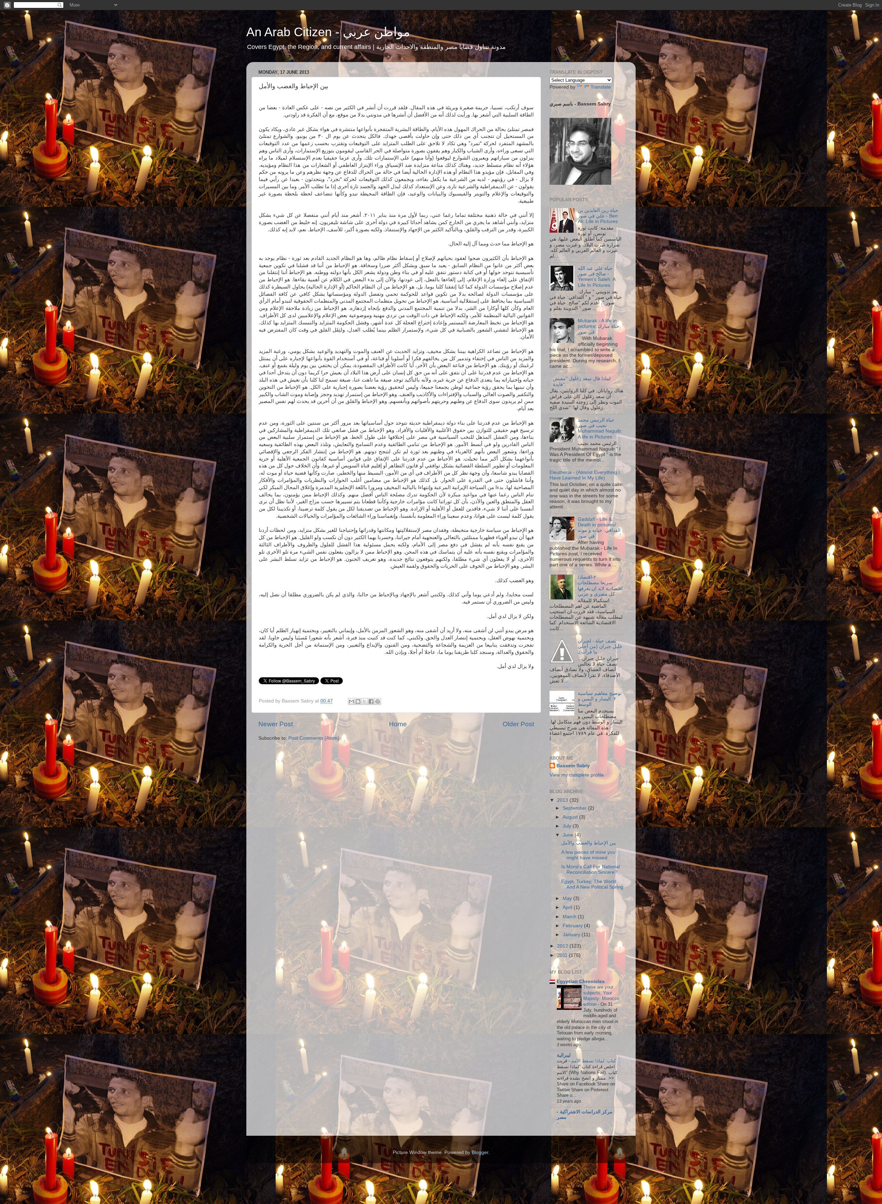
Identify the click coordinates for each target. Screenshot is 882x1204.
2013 (563, 800)
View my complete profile (577, 775)
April (568, 907)
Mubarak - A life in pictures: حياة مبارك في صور (598, 326)
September (575, 808)
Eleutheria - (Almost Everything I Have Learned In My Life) (585, 475)
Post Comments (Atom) (313, 738)
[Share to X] (364, 701)
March (570, 916)
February (573, 925)
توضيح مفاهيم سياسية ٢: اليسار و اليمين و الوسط (600, 699)
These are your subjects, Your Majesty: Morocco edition (601, 995)
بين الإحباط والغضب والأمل (588, 843)
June (569, 835)
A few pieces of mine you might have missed (588, 855)
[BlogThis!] (358, 701)
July (568, 826)
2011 (563, 955)
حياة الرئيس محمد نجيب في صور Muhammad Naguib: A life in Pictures (600, 428)
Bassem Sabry (573, 765)
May (568, 898)
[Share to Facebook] (371, 701)
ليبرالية (564, 1055)
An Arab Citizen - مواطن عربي (328, 32)
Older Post (518, 724)
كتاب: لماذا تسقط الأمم (593, 1060)
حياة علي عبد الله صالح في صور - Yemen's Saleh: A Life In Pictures (596, 277)
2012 (563, 946)
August (571, 817)
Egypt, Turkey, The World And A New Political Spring (592, 884)
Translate (601, 87)
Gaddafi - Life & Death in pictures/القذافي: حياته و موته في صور (599, 528)
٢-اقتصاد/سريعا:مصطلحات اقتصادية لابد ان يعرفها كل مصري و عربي (600, 586)
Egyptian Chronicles (581, 981)
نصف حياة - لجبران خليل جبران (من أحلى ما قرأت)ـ (600, 646)
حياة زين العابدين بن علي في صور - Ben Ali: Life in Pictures (598, 216)
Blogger (480, 1152)
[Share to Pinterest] (377, 701)
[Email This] (351, 701)
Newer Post (275, 724)
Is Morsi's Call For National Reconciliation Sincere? (590, 869)
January (572, 934)
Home (398, 724)
